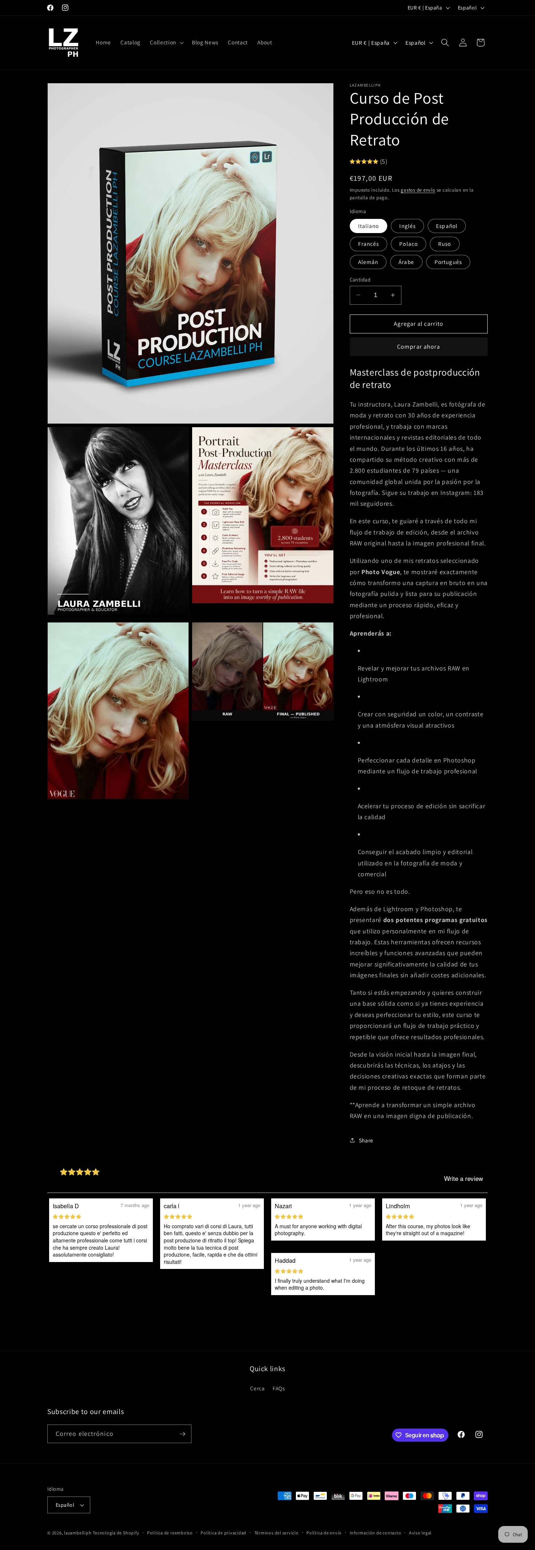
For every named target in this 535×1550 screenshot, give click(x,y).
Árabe (406, 261)
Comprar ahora (418, 347)
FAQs (279, 1388)
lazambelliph (77, 1532)
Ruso (444, 243)
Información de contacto (375, 1532)
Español (446, 225)
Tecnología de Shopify (116, 1532)
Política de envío (324, 1532)
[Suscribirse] (182, 1434)
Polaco (408, 243)
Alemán (368, 261)
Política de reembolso (170, 1532)
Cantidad (360, 279)
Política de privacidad (223, 1532)
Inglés (407, 225)
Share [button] (366, 1140)
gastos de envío (418, 190)
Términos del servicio (276, 1532)
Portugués (448, 261)
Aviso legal (420, 1532)
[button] (166, 42)
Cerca (257, 1388)
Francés (368, 243)
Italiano (368, 225)
